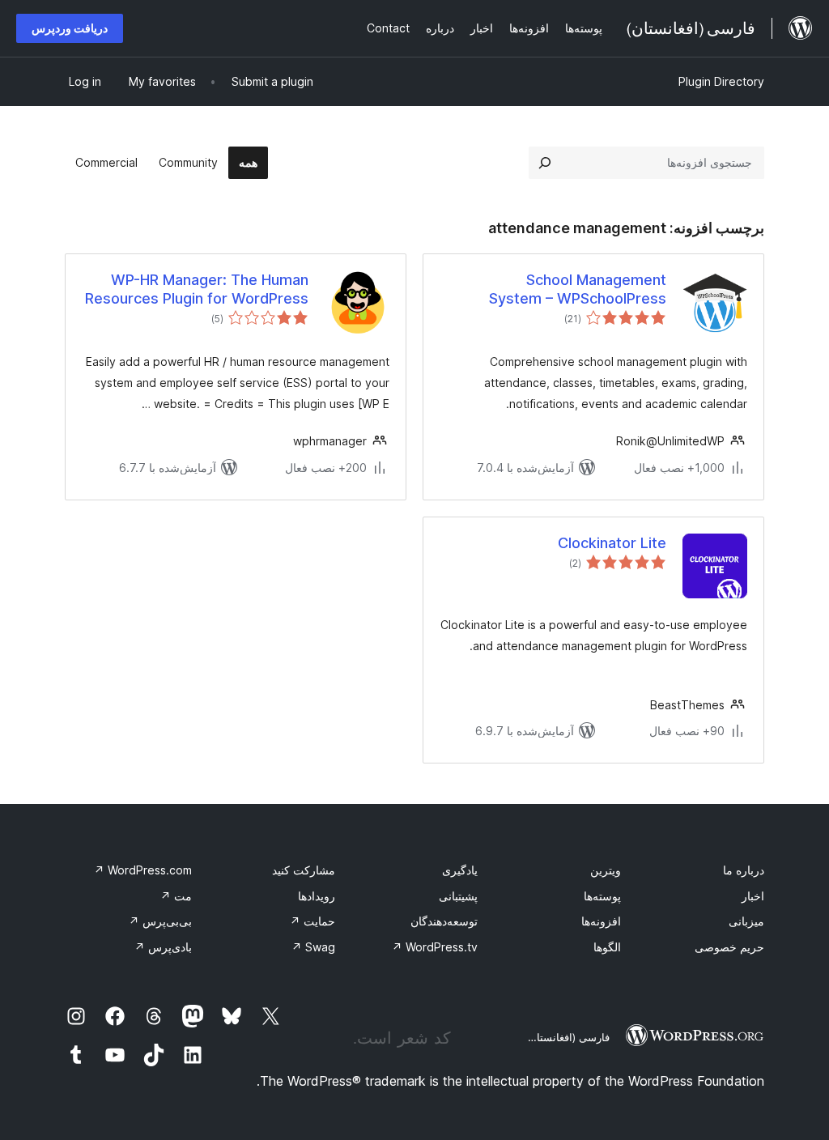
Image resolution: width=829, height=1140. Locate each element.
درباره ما (743, 870)
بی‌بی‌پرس (160, 921)
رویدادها (316, 896)
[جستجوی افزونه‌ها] (545, 163)
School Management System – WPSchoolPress (577, 289)
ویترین (605, 870)
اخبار (753, 896)
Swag (313, 947)
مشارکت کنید (303, 870)
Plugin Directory (721, 81)
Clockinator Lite (612, 542)
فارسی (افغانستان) (567, 1037)
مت (176, 896)
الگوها (607, 947)
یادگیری (460, 870)
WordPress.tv (435, 947)
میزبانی (746, 921)
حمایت (312, 921)
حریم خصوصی (729, 947)
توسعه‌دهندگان (444, 921)
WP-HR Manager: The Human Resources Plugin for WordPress (196, 289)
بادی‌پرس (163, 947)
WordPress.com (143, 870)
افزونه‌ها (601, 921)
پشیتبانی (458, 896)
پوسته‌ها (602, 896)
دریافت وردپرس (70, 28)
